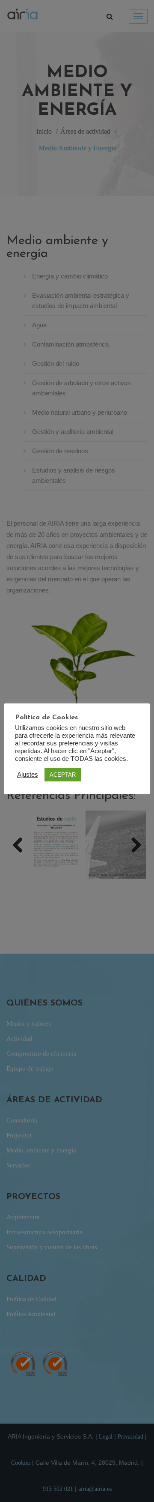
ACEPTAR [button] (63, 775)
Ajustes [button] (27, 774)
